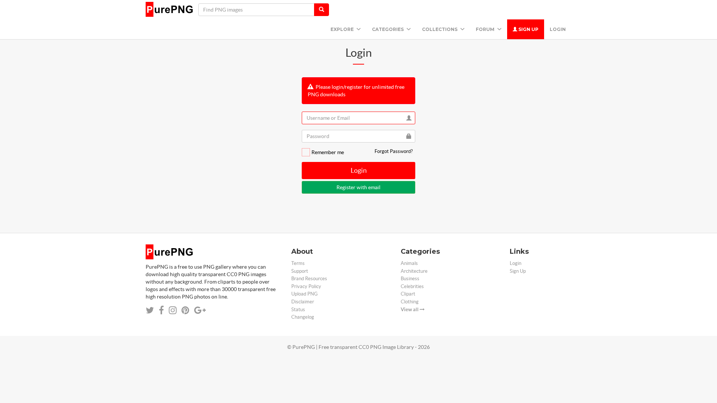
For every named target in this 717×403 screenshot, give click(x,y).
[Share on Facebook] (161, 310)
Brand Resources (309, 278)
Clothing (410, 301)
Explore (342, 29)
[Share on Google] (200, 310)
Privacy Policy (306, 286)
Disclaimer (302, 301)
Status (298, 309)
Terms (298, 263)
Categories (388, 29)
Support (299, 271)
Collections (440, 29)
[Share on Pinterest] (185, 310)
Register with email (358, 187)
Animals (409, 263)
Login (558, 29)
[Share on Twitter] (150, 310)
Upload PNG (304, 294)
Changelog (302, 317)
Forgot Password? (394, 151)
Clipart (408, 294)
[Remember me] (306, 152)
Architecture (414, 271)
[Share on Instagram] (173, 310)
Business (410, 278)
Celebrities (412, 286)
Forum (486, 29)
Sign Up (527, 29)
